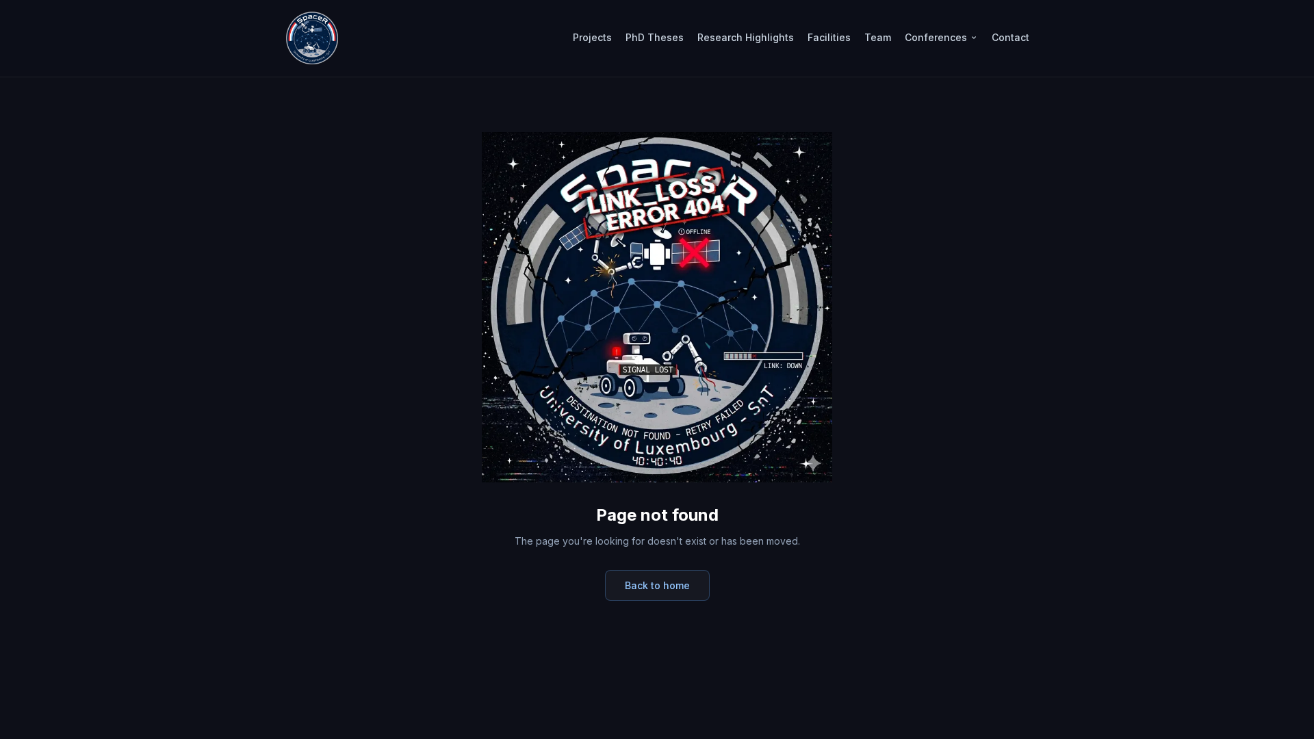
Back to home (657, 585)
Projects (592, 37)
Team (877, 37)
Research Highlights (745, 37)
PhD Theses (655, 37)
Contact (1010, 37)
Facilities (829, 37)
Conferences (936, 37)
